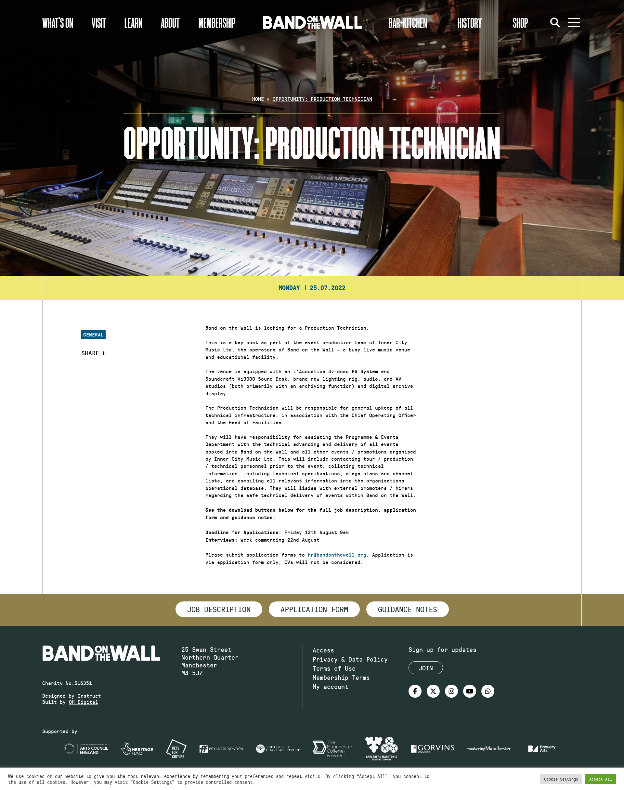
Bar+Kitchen (408, 22)
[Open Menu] (574, 22)
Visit (99, 22)
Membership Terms (341, 677)
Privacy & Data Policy (350, 659)
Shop (520, 22)
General (93, 334)
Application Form (314, 609)
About (170, 22)
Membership (217, 22)
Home (258, 98)
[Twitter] (433, 691)
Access (323, 650)
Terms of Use (334, 668)
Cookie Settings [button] (561, 779)
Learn (133, 22)
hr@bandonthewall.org (337, 554)
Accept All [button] (600, 779)
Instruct (89, 695)
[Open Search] (555, 22)
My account (330, 686)
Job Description (219, 609)
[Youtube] (469, 691)
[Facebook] (415, 691)
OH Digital (83, 701)
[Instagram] (451, 691)
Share (90, 353)
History (470, 22)
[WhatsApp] (487, 691)
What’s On (57, 22)
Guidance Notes (407, 609)
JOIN (426, 668)
